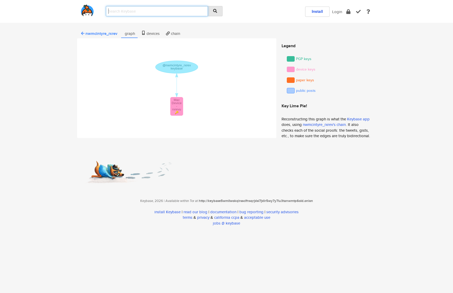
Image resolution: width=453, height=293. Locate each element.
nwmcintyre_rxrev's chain (324, 124)
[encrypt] (348, 11)
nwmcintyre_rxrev (101, 33)
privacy (203, 217)
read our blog (195, 212)
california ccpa (226, 217)
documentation (223, 212)
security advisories (282, 212)
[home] (87, 9)
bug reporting (251, 212)
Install (317, 11)
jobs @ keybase (226, 223)
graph (129, 33)
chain (175, 33)
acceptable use (257, 217)
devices (152, 33)
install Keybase (167, 212)
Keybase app (358, 119)
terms (187, 217)
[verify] (358, 11)
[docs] (368, 11)
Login (337, 11)
